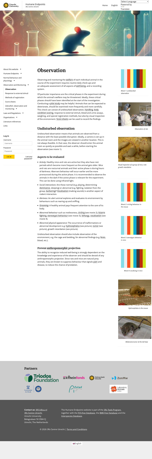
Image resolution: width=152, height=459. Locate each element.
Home (105, 5)
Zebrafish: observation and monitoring (16, 107)
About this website (10, 69)
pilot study (55, 103)
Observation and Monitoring (14, 85)
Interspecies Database (71, 416)
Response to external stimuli (16, 93)
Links (5, 126)
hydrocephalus (73, 226)
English (114, 5)
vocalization (95, 215)
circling (81, 212)
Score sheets (10, 101)
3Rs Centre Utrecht (33, 413)
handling (89, 109)
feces (102, 237)
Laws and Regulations (12, 113)
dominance (44, 188)
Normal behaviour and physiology (12, 79)
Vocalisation (62, 191)
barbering (50, 191)
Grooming (43, 205)
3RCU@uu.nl (41, 409)
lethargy (85, 215)
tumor (96, 226)
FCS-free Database (86, 413)
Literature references (12, 121)
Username (7, 140)
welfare (69, 79)
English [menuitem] (78, 443)
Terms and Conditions (77, 429)
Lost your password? (28, 158)
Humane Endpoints (11, 73)
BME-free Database (109, 413)
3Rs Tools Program (112, 409)
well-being (81, 86)
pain (95, 261)
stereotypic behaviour (57, 215)
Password (7, 148)
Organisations (8, 117)
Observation (10, 89)
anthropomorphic (57, 248)
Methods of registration (14, 97)
